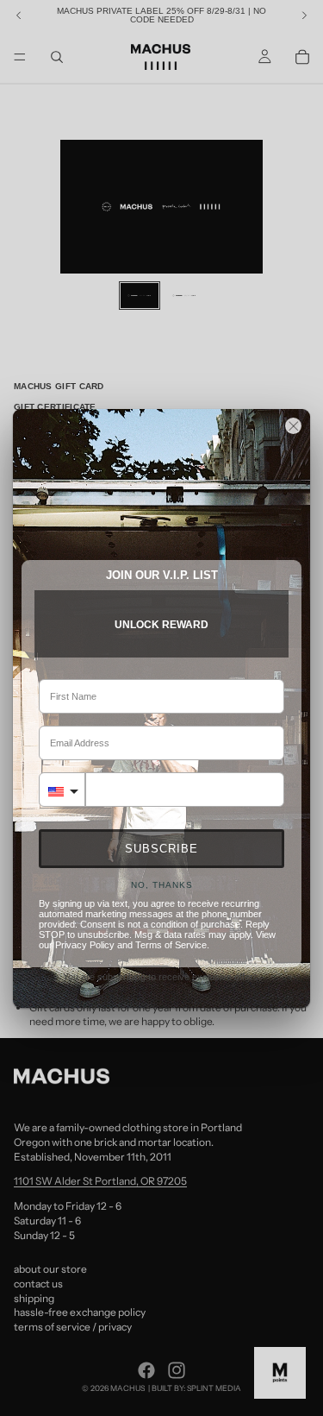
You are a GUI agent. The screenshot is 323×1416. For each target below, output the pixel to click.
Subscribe (161, 848)
